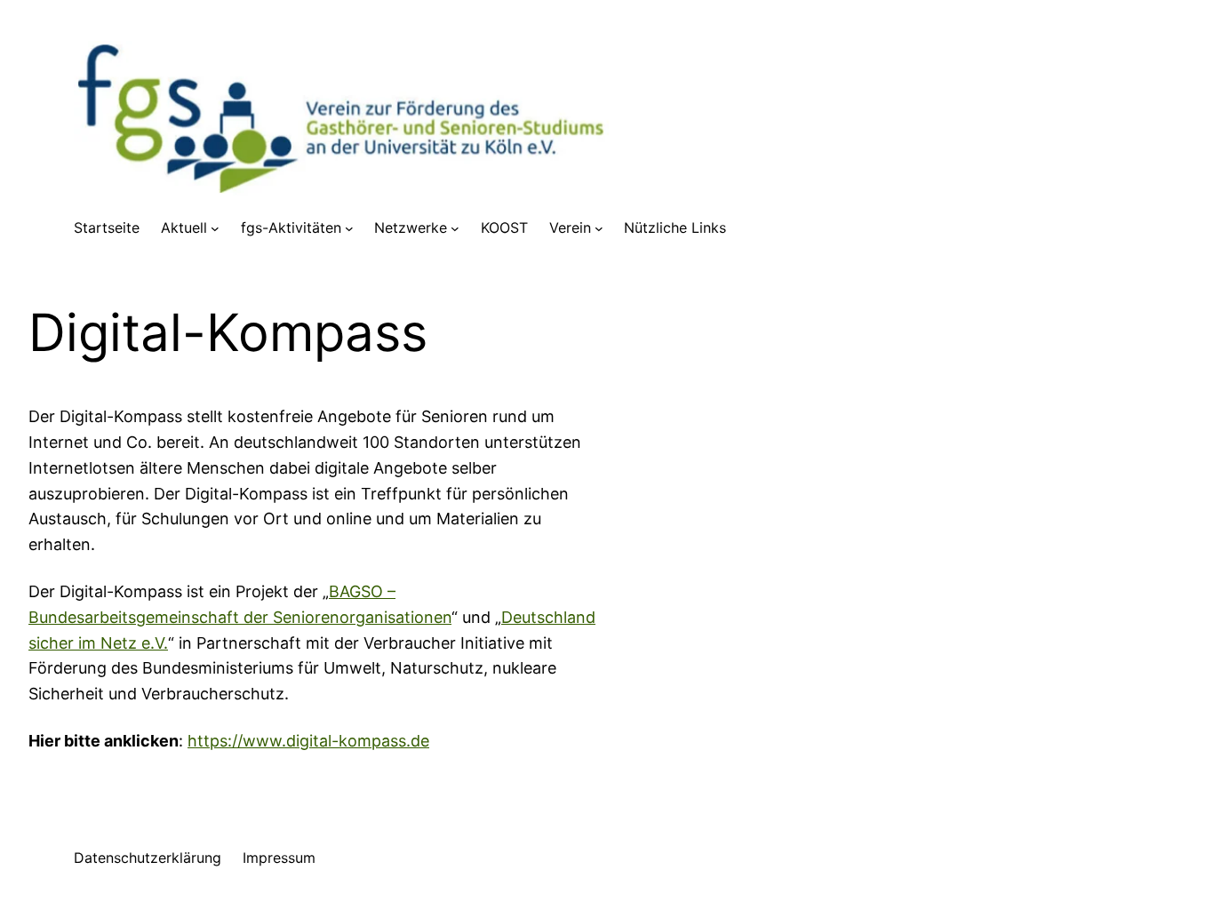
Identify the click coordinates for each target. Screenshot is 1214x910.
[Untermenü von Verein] (599, 228)
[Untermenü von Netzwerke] (455, 228)
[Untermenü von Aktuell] (215, 228)
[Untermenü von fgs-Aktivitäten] (349, 228)
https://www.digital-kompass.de (308, 740)
